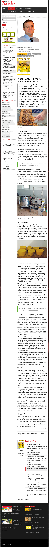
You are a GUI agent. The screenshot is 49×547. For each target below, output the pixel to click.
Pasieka (11, 8)
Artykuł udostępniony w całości (8, 124)
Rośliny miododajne (6, 113)
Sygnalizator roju (6, 161)
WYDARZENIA (4, 111)
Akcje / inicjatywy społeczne (7, 122)
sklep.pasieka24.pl (30, 11)
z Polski (26, 512)
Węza (29, 54)
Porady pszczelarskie (9, 11)
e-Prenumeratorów (33, 165)
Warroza (11, 131)
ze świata (34, 520)
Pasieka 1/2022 (30, 16)
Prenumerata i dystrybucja (25, 540)
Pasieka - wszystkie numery (12, 540)
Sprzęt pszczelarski (22, 56)
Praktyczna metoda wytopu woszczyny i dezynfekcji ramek (8, 158)
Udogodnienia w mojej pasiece (9, 142)
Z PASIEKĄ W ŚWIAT (6, 127)
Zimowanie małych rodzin (8, 151)
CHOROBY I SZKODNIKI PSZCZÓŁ (6, 116)
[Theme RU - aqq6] (9, 3)
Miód (3, 118)
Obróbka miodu (6, 168)
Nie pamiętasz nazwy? (7, 27)
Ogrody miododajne (6, 134)
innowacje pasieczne (36, 54)
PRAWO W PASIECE (6, 136)
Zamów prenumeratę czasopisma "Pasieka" (21, 452)
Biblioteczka (19, 8)
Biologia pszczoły (5, 125)
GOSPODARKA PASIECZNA (7, 120)
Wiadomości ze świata (6, 108)
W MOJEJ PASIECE (22, 54)
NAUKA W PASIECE (5, 104)
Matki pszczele (5, 131)
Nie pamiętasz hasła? (7, 29)
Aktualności (28, 8)
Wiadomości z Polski (6, 106)
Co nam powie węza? (7, 166)
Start (4, 8)
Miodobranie (30, 56)
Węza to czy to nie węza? (8, 163)
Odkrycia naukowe (5, 133)
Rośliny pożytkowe (5, 129)
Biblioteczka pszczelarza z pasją (38, 540)
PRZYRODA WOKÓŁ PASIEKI (7, 109)
